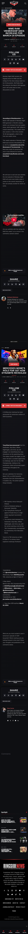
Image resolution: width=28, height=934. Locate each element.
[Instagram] (10, 63)
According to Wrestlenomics (12, 118)
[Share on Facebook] (4, 284)
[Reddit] (17, 63)
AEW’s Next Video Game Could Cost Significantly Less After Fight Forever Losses (8, 831)
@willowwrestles (8, 590)
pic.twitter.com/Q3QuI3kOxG (12, 599)
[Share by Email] (23, 284)
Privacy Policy (20, 907)
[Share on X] (8, 284)
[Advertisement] (14, 201)
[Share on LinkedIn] (12, 284)
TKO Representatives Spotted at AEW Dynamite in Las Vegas (8, 840)
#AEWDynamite (19, 574)
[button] (25, 3)
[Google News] (12, 59)
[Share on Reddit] (19, 284)
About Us (15, 902)
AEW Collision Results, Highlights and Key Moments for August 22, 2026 (8, 821)
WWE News (3, 847)
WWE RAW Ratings (14, 24)
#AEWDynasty (9, 586)
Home (2, 347)
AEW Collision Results (7, 817)
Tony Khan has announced (11, 445)
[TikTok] (16, 894)
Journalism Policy (8, 907)
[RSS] (20, 894)
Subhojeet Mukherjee (10, 39)
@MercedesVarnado (10, 592)
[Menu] (3, 3)
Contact (22, 902)
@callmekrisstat (19, 586)
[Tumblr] (24, 890)
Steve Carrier (6, 376)
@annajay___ (18, 588)
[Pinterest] (19, 59)
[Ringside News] (14, 3)
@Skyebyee (8, 588)
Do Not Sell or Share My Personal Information (14, 919)
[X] (8, 59)
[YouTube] (23, 59)
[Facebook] (4, 59)
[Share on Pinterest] (15, 284)
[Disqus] (14, 777)
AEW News (7, 347)
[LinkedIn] (15, 59)
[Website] (8, 720)
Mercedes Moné (6, 701)
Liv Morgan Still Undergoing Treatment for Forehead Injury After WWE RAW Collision (6, 850)
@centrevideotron (11, 572)
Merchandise (7, 902)
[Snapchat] (14, 63)
